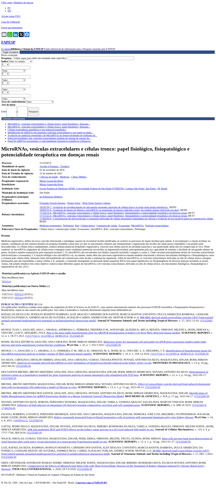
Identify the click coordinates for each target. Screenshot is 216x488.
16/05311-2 (21, 420)
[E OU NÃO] (5, 64)
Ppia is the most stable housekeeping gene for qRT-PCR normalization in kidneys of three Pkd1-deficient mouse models (113, 332)
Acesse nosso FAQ (10, 16)
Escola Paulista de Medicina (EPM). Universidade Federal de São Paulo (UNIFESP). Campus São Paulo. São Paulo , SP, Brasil (103, 188)
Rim (77, 225)
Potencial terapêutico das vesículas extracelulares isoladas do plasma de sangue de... (49, 138)
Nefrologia (68, 225)
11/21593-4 (47, 335)
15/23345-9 (76, 335)
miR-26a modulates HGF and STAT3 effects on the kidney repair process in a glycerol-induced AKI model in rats (91, 429)
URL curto (6, 2)
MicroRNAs (137, 225)
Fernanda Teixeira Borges (52, 203)
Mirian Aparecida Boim (51, 181)
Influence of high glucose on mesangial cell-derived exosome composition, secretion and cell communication (78, 405)
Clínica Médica (78, 177)
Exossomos (124, 225)
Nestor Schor (73, 203)
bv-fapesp (6, 49)
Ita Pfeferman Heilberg (51, 196)
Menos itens (18, 277)
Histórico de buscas (23, 2)
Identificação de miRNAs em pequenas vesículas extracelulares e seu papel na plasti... (50, 132)
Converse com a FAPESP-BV (91, 482)
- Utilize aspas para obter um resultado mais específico (34, 58)
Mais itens (7, 277)
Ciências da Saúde (49, 177)
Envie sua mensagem (11, 27)
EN (9, 10)
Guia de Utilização (10, 22)
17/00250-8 (7, 408)
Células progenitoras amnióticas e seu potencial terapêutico (37, 129)
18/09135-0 (61, 335)
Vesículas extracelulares (157, 225)
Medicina (64, 177)
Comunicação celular (106, 225)
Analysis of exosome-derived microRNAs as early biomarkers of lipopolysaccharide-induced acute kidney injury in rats (84, 362)
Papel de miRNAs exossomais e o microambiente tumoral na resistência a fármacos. (49, 141)
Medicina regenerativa (51, 225)
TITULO (6, 281)
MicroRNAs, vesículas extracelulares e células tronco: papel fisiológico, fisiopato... (49, 124)
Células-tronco (87, 225)
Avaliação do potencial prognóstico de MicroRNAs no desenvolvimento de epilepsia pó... (52, 135)
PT (9, 8)
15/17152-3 (33, 335)
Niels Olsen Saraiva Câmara (96, 203)
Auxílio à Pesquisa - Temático (54, 166)
